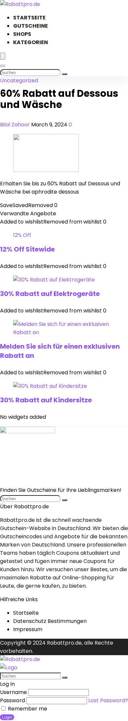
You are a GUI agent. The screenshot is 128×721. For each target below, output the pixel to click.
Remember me (27, 708)
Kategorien (30, 42)
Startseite (29, 17)
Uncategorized (19, 80)
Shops (22, 34)
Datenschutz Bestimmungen (50, 621)
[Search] (2, 66)
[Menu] (2, 56)
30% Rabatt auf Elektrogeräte (50, 293)
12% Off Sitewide (27, 249)
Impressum (27, 629)
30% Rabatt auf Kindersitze (46, 400)
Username (13, 692)
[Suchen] (64, 74)
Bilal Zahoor (15, 124)
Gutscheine (30, 26)
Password (12, 700)
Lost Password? (108, 700)
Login (7, 717)
